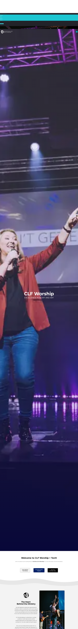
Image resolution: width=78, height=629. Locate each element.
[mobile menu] (77, 32)
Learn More (2, 23)
